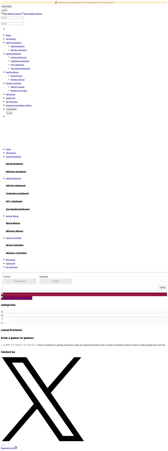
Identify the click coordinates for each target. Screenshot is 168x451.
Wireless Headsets (19, 50)
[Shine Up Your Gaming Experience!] (16, 298)
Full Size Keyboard (18, 57)
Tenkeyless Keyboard (20, 61)
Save (162, 287)
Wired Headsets (18, 46)
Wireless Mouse (18, 79)
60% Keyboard (17, 65)
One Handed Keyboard (20, 68)
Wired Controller (18, 87)
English (56, 281)
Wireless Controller (19, 91)
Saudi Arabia (6, 6)
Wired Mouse (16, 76)
